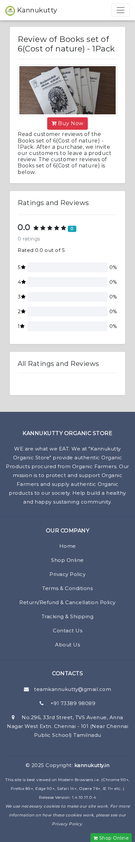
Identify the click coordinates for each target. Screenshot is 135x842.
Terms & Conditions (67, 588)
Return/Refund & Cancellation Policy (67, 602)
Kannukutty (36, 10)
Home (67, 546)
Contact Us (67, 630)
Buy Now (70, 123)
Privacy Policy (67, 574)
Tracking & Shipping (68, 616)
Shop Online (67, 560)
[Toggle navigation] (120, 10)
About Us (67, 644)
